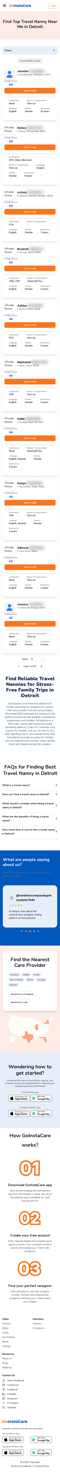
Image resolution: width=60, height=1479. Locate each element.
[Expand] (56, 785)
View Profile (30, 90)
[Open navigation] (4, 5)
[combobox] (37, 659)
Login (53, 5)
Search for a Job (19, 1002)
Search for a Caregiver (22, 994)
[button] (30, 50)
